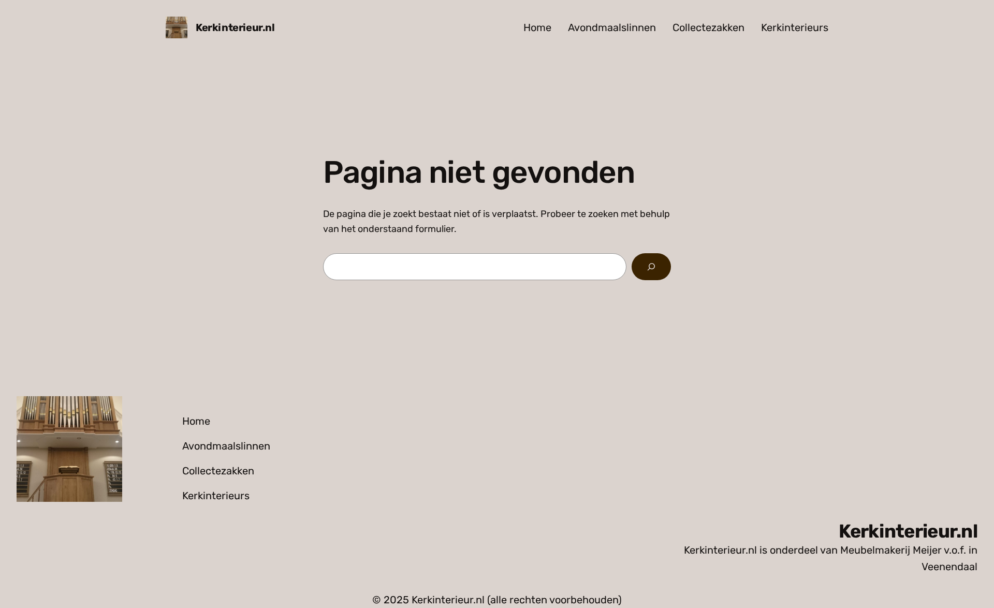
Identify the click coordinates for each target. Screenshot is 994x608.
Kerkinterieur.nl (235, 27)
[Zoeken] (651, 266)
